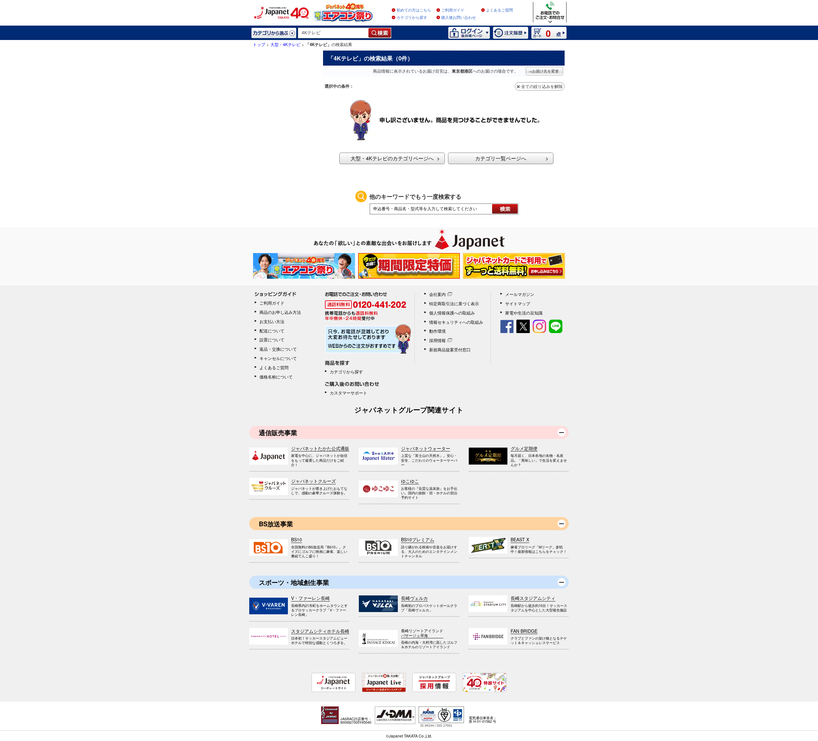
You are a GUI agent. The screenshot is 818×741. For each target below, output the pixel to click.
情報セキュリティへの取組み (456, 322)
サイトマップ (517, 303)
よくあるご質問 (499, 10)
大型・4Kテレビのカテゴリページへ (392, 158)
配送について (271, 331)
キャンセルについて (278, 358)
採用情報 (437, 340)
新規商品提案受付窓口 (450, 350)
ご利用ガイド (452, 10)
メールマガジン (519, 294)
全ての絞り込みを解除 (542, 86)
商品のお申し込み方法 (280, 312)
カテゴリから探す (412, 17)
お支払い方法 (271, 321)
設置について (271, 340)
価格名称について (276, 377)
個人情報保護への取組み (452, 313)
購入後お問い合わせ (458, 17)
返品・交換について (278, 349)
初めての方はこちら (414, 10)
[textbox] (333, 33)
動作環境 (437, 331)
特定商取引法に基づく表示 (454, 303)
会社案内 (437, 294)
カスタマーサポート (348, 393)
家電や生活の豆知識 (524, 313)
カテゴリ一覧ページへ (500, 158)
